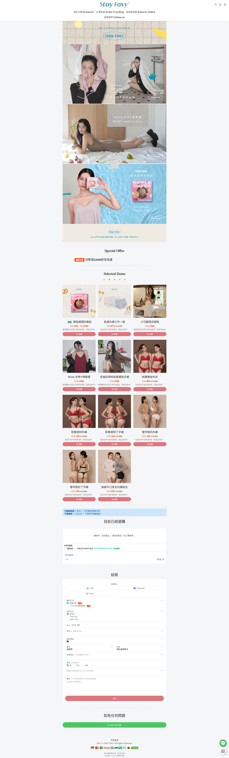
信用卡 (72, 614)
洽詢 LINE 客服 (115, 725)
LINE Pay (74, 616)
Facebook (140, 588)
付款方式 (70, 611)
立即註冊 (78, 513)
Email (92, 593)
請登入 (79, 511)
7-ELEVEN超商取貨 (80, 606)
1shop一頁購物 (116, 756)
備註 (81, 678)
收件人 (74, 631)
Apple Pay (74, 619)
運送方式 (70, 600)
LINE (92, 588)
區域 (118, 647)
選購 (80, 334)
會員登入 (114, 584)
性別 (73, 662)
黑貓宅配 (75, 603)
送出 (114, 698)
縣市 (68, 647)
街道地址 (78, 654)
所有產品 (114, 740)
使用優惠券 (69, 555)
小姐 (86, 665)
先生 (78, 665)
